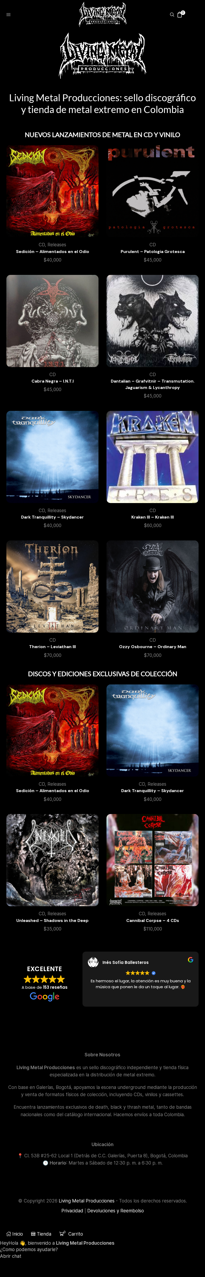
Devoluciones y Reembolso (115, 1210)
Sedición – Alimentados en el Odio (52, 251)
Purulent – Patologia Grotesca (153, 251)
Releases (57, 244)
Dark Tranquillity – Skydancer (52, 517)
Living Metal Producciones (87, 1201)
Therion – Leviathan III (52, 646)
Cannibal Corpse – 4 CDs (152, 920)
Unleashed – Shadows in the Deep (52, 920)
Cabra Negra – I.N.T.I (52, 381)
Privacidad (72, 1210)
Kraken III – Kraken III (152, 517)
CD (42, 244)
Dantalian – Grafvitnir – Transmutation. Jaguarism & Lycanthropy (153, 384)
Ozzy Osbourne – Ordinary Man (152, 646)
